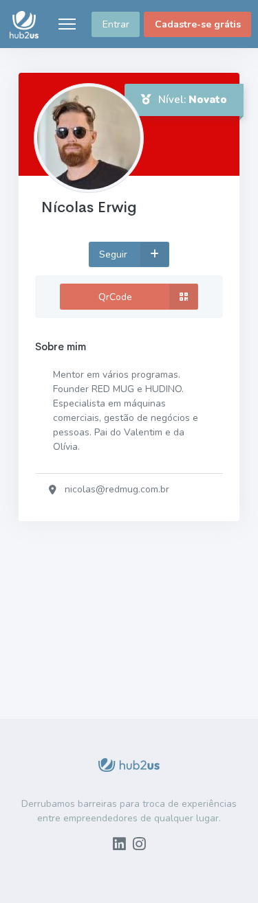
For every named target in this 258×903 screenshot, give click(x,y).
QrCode (115, 297)
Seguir (114, 254)
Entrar (116, 24)
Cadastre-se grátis (198, 24)
